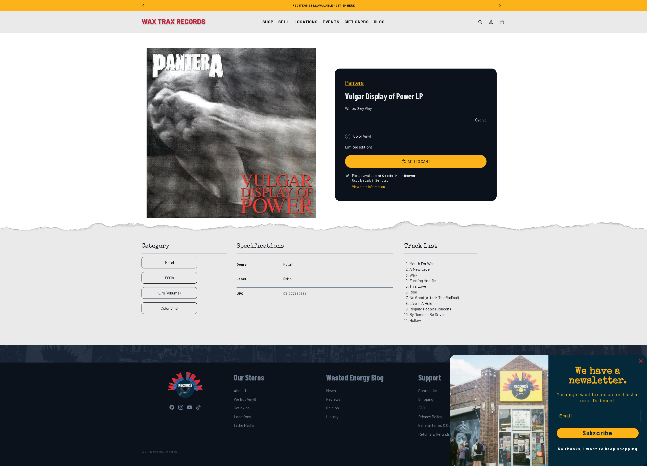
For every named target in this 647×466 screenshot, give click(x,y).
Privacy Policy (430, 416)
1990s (169, 277)
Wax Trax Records (164, 451)
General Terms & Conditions (441, 425)
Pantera (354, 82)
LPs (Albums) (169, 292)
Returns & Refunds (434, 434)
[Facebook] (172, 407)
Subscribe (598, 433)
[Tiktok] (198, 407)
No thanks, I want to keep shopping (598, 449)
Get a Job (242, 408)
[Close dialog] (640, 361)
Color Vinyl (169, 308)
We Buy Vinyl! (245, 399)
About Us (241, 390)
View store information (368, 187)
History (332, 416)
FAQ (421, 408)
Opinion (332, 408)
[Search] (480, 22)
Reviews (333, 399)
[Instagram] (181, 407)
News (331, 390)
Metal (169, 262)
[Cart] (501, 22)
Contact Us (427, 390)
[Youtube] (190, 407)
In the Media (244, 425)
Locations (242, 416)
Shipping (425, 399)
